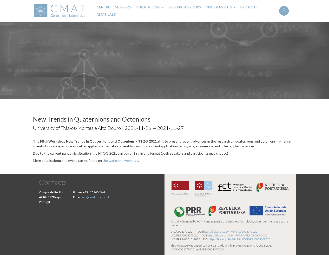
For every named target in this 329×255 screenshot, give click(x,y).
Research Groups (185, 7)
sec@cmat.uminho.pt (95, 197)
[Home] (62, 11)
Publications (148, 7)
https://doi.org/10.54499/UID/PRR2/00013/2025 (239, 239)
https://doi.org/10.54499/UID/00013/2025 (230, 231)
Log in (284, 11)
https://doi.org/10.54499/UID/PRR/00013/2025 (237, 235)
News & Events (219, 7)
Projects (248, 7)
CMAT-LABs (106, 14)
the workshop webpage (120, 160)
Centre (103, 7)
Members (123, 7)
